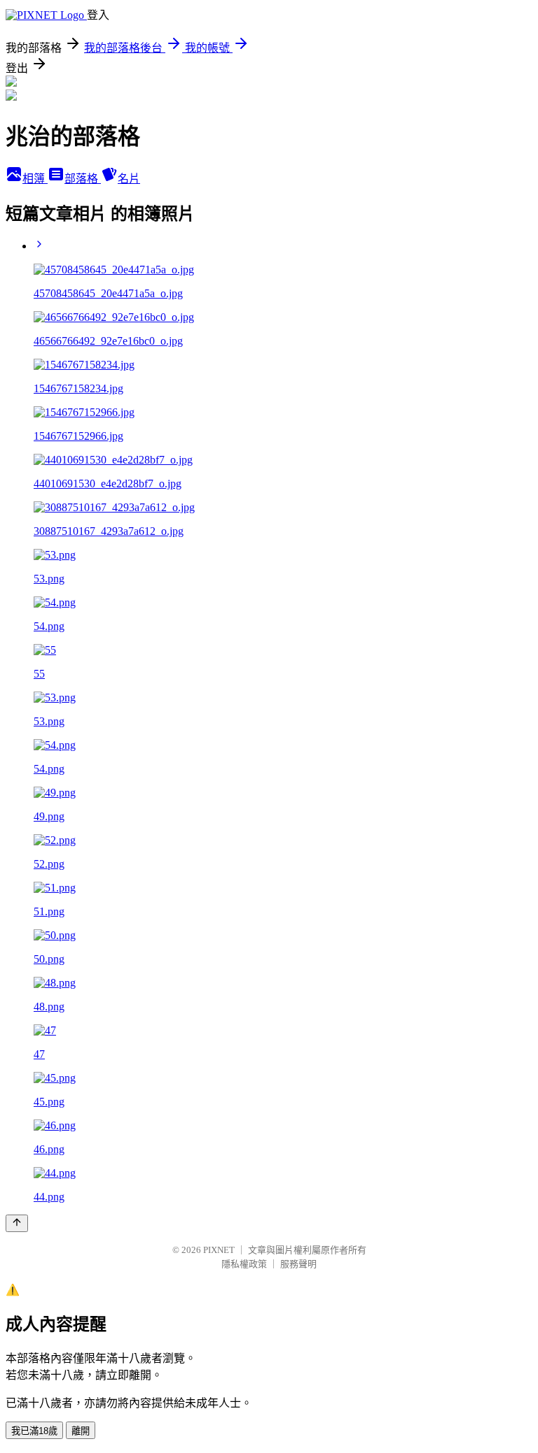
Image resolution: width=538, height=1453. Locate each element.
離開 (80, 1431)
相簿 (35, 179)
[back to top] (17, 1223)
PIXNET (219, 1250)
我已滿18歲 (34, 1431)
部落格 (82, 179)
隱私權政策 (244, 1264)
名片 (129, 179)
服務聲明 (298, 1264)
